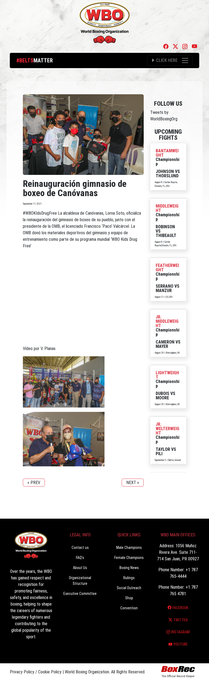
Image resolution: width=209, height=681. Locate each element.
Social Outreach (129, 588)
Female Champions (129, 557)
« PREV (33, 482)
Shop (129, 598)
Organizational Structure (80, 581)
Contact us (80, 547)
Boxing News (129, 568)
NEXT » (132, 482)
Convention (129, 608)
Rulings (129, 578)
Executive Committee (80, 593)
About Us (80, 568)
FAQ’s (80, 557)
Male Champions (129, 547)
